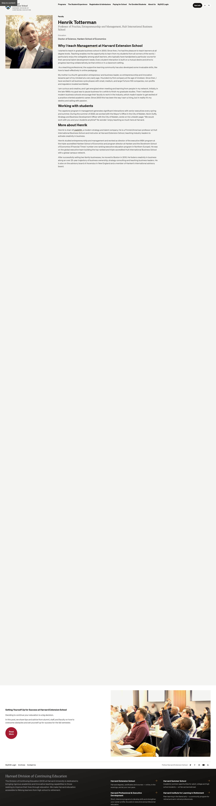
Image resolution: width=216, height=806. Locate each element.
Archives (21, 765)
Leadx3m (78, 130)
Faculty (61, 16)
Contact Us (31, 765)
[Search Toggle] (209, 5)
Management (87, 45)
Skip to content (8, 3)
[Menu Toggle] (205, 5)
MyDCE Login (10, 765)
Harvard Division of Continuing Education (36, 776)
